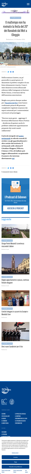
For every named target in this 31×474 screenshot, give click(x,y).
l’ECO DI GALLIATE (6, 416)
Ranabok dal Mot (11, 103)
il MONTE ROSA (5, 423)
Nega (15, 462)
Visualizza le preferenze (15, 467)
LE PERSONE (4, 434)
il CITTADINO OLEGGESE (15, 18)
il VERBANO (4, 421)
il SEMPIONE (18, 416)
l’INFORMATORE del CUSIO (21, 418)
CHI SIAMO (4, 432)
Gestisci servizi (15, 452)
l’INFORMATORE (18, 423)
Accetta (15, 457)
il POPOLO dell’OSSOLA (20, 414)
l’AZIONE (4, 414)
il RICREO (4, 418)
